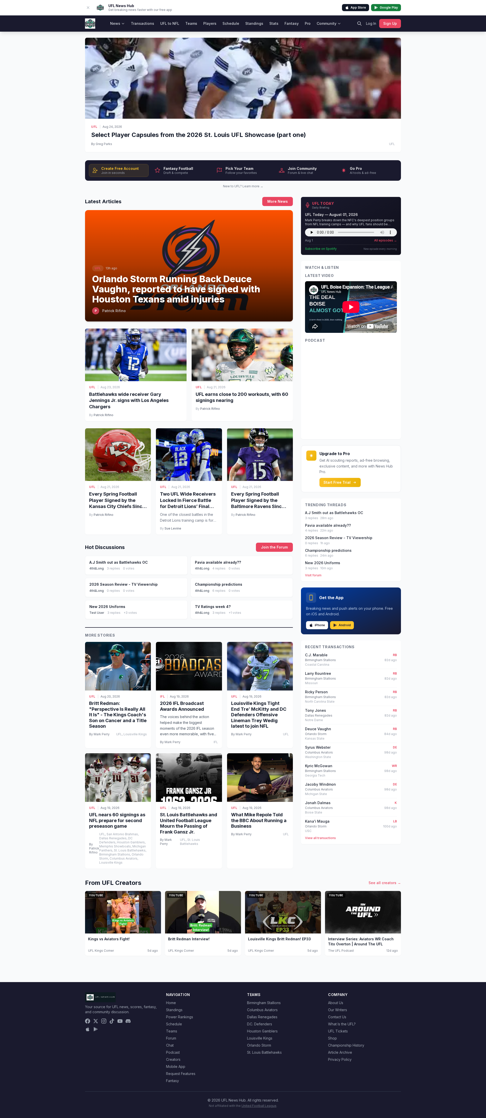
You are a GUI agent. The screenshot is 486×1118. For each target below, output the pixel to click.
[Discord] (128, 1021)
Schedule (230, 23)
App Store (358, 7)
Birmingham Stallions (264, 1003)
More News (277, 201)
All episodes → (385, 240)
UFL (94, 127)
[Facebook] (87, 1021)
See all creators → (385, 883)
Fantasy (292, 23)
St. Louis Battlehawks (264, 1052)
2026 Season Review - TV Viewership (338, 538)
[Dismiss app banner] (88, 8)
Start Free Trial (337, 482)
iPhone (320, 625)
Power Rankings (179, 1017)
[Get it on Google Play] (95, 1029)
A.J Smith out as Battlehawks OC (334, 513)
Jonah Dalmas (318, 803)
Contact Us (337, 1017)
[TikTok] (111, 1021)
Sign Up (390, 23)
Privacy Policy (340, 1059)
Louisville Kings (259, 1038)
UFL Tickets (338, 1031)
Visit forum (313, 575)
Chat (170, 1045)
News (115, 23)
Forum (171, 1038)
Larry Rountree (318, 673)
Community (326, 23)
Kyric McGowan (318, 766)
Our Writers (337, 1010)
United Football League (258, 1106)
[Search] (359, 23)
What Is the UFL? (342, 1024)
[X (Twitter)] (95, 1021)
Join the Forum (274, 547)
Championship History (346, 1045)
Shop (332, 1038)
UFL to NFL (169, 23)
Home (171, 1003)
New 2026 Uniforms (322, 563)
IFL (162, 696)
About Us (335, 1003)
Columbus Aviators (262, 1010)
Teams (191, 23)
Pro (308, 23)
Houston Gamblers (262, 1031)
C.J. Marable (316, 655)
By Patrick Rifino (94, 848)
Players (209, 23)
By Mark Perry (99, 734)
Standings (254, 23)
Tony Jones (315, 710)
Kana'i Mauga (317, 821)
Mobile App (175, 1066)
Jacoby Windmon (320, 784)
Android (345, 625)
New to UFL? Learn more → (243, 186)
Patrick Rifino (103, 415)
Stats (273, 23)
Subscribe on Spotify (321, 249)
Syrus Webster (318, 747)
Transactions (142, 23)
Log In (371, 23)
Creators (173, 1059)
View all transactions (320, 838)
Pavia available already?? (328, 525)
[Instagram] (103, 1021)
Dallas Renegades (262, 1017)
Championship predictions (328, 550)
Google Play (389, 7)
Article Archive (340, 1052)
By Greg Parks (101, 144)
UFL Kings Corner (101, 950)
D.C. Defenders (259, 1024)
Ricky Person (316, 692)
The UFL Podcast (341, 950)
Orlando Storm (259, 1045)
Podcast (173, 1052)
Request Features (180, 1073)
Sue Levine (173, 528)
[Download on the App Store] (87, 1029)
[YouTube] (120, 1021)
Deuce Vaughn (318, 729)
